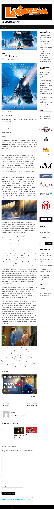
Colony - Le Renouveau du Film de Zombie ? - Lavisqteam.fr (46, 91)
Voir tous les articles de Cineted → (18, 415)
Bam (41, 507)
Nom (3, 474)
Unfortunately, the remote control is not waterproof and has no (45, 59)
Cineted (7, 59)
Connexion (42, 113)
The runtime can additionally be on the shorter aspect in (45, 53)
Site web (4, 486)
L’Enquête (42, 77)
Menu (5, 27)
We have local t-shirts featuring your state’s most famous (45, 43)
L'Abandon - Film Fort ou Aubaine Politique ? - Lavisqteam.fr (45, 74)
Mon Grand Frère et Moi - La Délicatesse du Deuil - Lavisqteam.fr (46, 81)
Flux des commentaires (45, 118)
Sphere (3, 427)
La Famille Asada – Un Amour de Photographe (46, 85)
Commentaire (5, 455)
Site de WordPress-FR (45, 121)
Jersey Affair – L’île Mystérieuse (19, 436)
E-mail (3, 480)
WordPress (36, 507)
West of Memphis (31, 435)
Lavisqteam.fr (10, 22)
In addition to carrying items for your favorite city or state (45, 37)
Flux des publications (45, 116)
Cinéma (3, 53)
